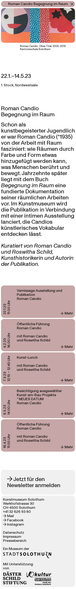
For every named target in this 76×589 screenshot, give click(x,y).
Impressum (12, 536)
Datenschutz (13, 532)
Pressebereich (14, 540)
